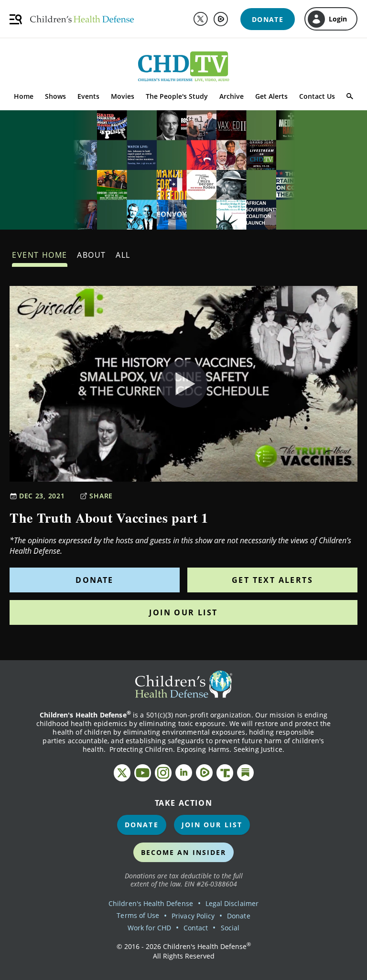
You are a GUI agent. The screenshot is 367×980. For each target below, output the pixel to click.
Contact (196, 927)
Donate (94, 580)
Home (23, 96)
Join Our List (183, 612)
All (123, 255)
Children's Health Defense (150, 903)
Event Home (39, 255)
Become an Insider (184, 852)
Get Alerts (271, 96)
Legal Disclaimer (232, 903)
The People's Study (177, 96)
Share (101, 495)
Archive (231, 96)
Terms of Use (138, 915)
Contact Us (317, 96)
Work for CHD (149, 927)
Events (88, 96)
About (91, 255)
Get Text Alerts (272, 580)
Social (230, 927)
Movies (122, 96)
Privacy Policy (193, 915)
